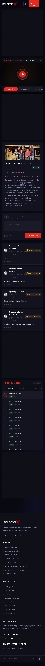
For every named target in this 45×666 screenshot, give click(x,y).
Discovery (8, 594)
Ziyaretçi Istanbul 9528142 (16, 270)
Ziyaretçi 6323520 (17, 292)
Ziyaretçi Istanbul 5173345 (16, 247)
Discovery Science (12, 598)
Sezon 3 (34, 388)
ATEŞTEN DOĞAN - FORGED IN (16, 566)
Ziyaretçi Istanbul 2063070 (16, 313)
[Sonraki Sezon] (41, 388)
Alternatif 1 (26, 89)
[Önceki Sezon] (4, 388)
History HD (9, 587)
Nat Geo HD (9, 602)
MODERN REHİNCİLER (12, 551)
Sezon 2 (22, 388)
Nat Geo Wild (10, 605)
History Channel (11, 590)
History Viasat (10, 609)
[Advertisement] (22, 33)
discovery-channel (13, 176)
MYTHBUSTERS (10, 574)
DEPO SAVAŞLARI (11, 555)
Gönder (34, 236)
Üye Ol (35, 4)
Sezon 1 (11, 388)
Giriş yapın (14, 218)
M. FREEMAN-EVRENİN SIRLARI (16, 570)
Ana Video (12, 89)
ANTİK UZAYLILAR (11, 547)
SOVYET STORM (11, 562)
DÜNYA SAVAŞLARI (12, 559)
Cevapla (9, 261)
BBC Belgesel (10, 613)
